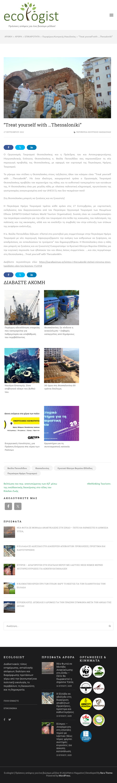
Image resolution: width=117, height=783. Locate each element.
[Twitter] (9, 719)
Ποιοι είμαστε (11, 701)
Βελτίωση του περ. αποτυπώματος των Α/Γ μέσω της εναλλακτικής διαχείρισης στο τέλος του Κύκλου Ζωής (30, 487)
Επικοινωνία (10, 708)
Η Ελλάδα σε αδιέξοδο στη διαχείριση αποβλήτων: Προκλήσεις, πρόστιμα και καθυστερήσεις (65, 702)
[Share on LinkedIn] (32, 147)
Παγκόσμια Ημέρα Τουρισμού (22, 473)
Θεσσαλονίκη (42, 468)
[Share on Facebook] (8, 147)
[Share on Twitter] (20, 147)
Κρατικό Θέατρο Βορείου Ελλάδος (75, 468)
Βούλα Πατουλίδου (17, 468)
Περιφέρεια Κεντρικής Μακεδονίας (93, 132)
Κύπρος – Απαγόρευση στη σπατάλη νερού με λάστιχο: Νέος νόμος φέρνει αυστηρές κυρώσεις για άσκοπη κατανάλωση (64, 737)
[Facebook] (4, 719)
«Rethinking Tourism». (99, 483)
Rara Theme (106, 772)
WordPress (64, 775)
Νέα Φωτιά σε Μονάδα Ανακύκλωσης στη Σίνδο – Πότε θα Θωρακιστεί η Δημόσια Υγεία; (64, 672)
